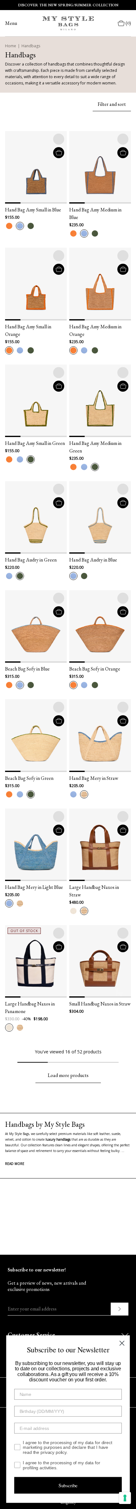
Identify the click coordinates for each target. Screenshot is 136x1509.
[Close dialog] (121, 1343)
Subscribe (68, 1485)
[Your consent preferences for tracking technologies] (125, 1498)
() (128, 23)
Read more (14, 1163)
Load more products (68, 1075)
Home (10, 46)
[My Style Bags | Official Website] (68, 23)
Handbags (31, 46)
